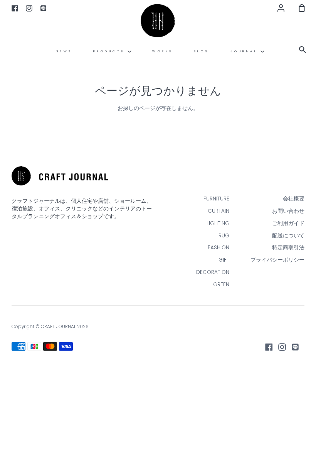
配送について (288, 235)
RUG (224, 235)
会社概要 (293, 198)
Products (110, 51)
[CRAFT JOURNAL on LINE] (295, 347)
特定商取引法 (288, 247)
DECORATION (212, 272)
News (64, 51)
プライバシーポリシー (277, 260)
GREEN (221, 284)
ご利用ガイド (288, 223)
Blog (202, 51)
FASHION (218, 247)
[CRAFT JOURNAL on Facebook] (269, 347)
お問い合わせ (288, 211)
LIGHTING (218, 223)
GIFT (224, 260)
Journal (245, 51)
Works (162, 51)
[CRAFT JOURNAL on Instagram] (282, 347)
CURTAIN (218, 211)
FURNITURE (216, 198)
